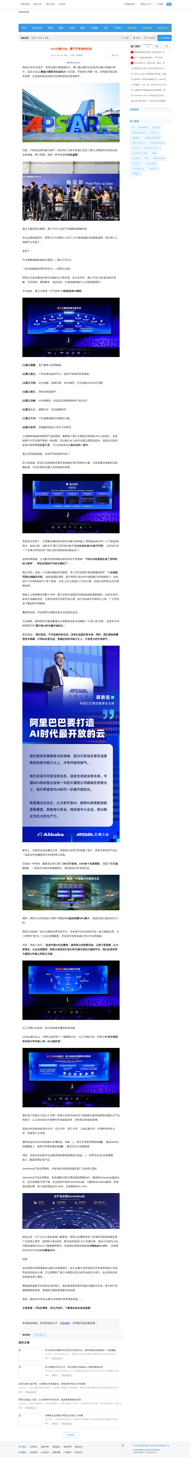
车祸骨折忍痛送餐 (152, 138)
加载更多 (71, 1435)
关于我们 (22, 1447)
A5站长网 (25, 4)
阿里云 (54, 1375)
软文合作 (79, 1452)
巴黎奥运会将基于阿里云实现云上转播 (64, 1415)
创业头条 (131, 28)
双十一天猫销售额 (140, 127)
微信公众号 (146, 4)
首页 (24, 28)
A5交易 (62, 4)
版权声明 (45, 1447)
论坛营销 (136, 158)
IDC (106, 28)
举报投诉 (56, 1447)
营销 (50, 28)
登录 (169, 4)
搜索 (161, 4)
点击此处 (65, 1323)
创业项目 (34, 1452)
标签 (138, 38)
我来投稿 (79, 55)
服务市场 (162, 28)
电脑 (154, 153)
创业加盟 (147, 28)
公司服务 (22, 1452)
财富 (82, 28)
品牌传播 (56, 1452)
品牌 (127, 38)
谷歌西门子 (137, 163)
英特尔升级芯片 (139, 143)
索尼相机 (136, 138)
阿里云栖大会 (39, 1335)
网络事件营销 (158, 158)
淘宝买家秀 (151, 163)
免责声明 (67, 1447)
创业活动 (136, 148)
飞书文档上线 (138, 168)
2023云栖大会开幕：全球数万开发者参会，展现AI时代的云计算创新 (52, 1384)
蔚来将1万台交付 (151, 148)
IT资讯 (118, 28)
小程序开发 (153, 168)
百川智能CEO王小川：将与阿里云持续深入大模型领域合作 (74, 1367)
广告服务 (67, 1452)
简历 (146, 158)
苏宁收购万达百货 (140, 153)
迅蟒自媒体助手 (139, 133)
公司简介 (34, 1447)
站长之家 (37, 28)
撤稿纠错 (115, 55)
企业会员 (151, 38)
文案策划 (156, 127)
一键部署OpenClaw (72, 63)
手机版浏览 (129, 4)
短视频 (94, 28)
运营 (72, 28)
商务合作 (38, 4)
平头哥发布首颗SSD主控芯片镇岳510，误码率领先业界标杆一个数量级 (80, 1350)
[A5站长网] (29, 15)
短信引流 (154, 133)
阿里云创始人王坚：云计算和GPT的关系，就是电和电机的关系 (49, 1399)
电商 (61, 28)
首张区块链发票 (157, 143)
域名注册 (50, 4)
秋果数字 (136, 174)
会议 (40, 38)
